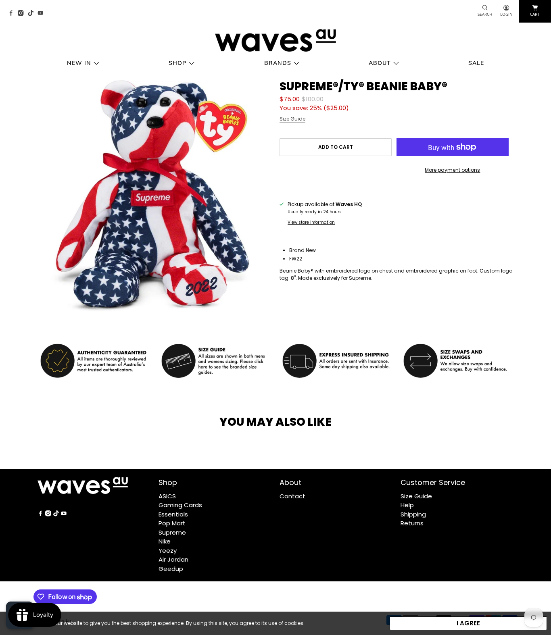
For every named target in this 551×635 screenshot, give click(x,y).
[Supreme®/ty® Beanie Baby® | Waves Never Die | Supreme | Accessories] (154, 197)
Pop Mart (172, 523)
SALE (476, 63)
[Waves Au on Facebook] (13, 13)
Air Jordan (173, 559)
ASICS (167, 496)
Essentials (173, 514)
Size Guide (292, 118)
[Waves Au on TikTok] (33, 13)
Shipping (413, 514)
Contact (292, 496)
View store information (311, 222)
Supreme (172, 532)
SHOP (177, 63)
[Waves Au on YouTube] (42, 13)
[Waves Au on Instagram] (22, 13)
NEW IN (79, 63)
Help (407, 505)
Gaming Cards (180, 505)
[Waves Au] (275, 40)
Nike (165, 541)
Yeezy (168, 550)
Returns (412, 523)
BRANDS (277, 63)
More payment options (452, 170)
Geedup (171, 568)
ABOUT (380, 63)
